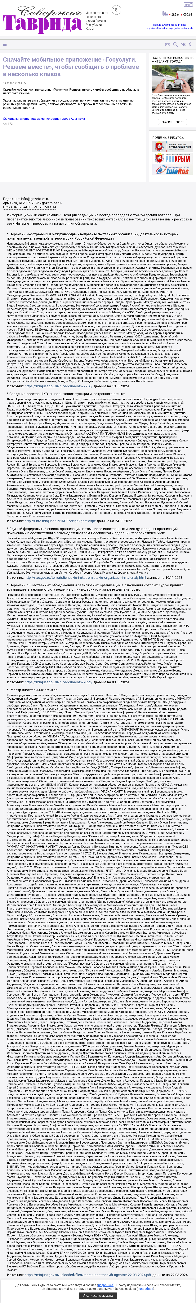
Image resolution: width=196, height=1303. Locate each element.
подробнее (106, 1285)
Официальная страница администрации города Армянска (44, 118)
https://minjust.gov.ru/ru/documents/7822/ (59, 682)
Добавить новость (172, 122)
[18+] (55, 20)
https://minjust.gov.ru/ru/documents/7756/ (59, 386)
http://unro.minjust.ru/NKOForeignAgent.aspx (60, 521)
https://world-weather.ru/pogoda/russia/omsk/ (170, 28)
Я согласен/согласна (98, 1295)
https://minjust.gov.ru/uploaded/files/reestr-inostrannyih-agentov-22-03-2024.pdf (88, 1275)
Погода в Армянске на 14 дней (169, 25)
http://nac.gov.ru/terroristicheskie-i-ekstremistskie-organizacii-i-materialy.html (85, 577)
